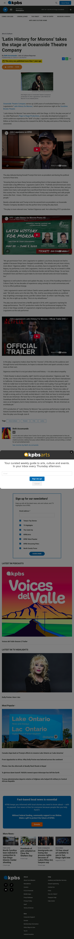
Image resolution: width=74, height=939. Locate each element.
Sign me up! (37, 479)
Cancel (37, 483)
